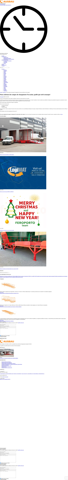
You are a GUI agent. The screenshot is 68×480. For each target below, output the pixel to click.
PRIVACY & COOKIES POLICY (5, 379)
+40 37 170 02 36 (13, 373)
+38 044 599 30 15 (41, 373)
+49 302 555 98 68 (8, 373)
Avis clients (5, 62)
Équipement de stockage (7, 58)
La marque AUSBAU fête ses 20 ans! (17, 277)
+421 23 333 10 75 (24, 373)
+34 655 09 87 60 (2, 373)
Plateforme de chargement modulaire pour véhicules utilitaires (7, 154)
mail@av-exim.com (21, 322)
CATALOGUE (4, 56)
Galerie (3, 64)
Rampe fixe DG (4, 366)
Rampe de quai (6, 57)
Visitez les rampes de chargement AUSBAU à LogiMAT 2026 (6, 191)
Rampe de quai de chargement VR (7, 367)
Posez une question (3, 448)
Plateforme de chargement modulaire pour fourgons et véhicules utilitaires (10, 306)
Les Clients (5, 61)
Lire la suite (1, 292)
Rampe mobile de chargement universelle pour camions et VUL (9, 293)
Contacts (3, 65)
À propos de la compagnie (7, 60)
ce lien (61, 114)
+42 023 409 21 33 (30, 373)
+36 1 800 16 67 (19, 373)
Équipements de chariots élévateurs (9, 59)
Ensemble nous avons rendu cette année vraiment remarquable (7, 230)
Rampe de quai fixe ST (5, 365)
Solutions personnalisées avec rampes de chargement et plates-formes (12, 364)
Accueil (3, 55)
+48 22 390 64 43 (2, 4)
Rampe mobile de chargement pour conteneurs (8, 363)
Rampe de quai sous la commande (7, 362)
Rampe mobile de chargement (6, 361)
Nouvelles (4, 92)
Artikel (5, 63)
